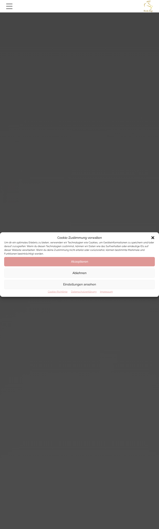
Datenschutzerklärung (83, 291)
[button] (153, 238)
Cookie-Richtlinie (57, 291)
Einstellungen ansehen (79, 284)
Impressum (106, 291)
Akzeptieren (79, 261)
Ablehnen (79, 273)
